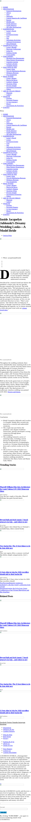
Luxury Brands (11, 47)
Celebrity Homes (12, 82)
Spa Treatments (11, 74)
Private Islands (11, 85)
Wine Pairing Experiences (15, 60)
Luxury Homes (11, 78)
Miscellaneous (11, 43)
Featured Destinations (13, 11)
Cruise (8, 33)
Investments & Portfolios (15, 105)
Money (8, 104)
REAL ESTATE (8, 76)
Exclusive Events (12, 34)
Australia (9, 16)
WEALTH (6, 96)
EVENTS (6, 107)
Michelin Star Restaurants (15, 58)
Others (8, 89)
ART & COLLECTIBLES (11, 91)
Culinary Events (11, 64)
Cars (7, 36)
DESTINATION (8, 9)
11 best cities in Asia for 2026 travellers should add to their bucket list (14, 573)
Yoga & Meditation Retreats (16, 71)
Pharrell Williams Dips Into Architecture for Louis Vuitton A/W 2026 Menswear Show (15, 489)
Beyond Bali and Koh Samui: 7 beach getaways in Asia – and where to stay (14, 521)
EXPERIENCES (8, 29)
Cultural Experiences (13, 42)
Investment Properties (13, 87)
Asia (7, 14)
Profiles (9, 98)
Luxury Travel (11, 31)
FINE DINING (8, 56)
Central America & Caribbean (16, 18)
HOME (5, 7)
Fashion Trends (11, 53)
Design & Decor (11, 80)
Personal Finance (12, 100)
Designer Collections (13, 49)
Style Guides (10, 54)
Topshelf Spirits (11, 65)
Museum (9, 93)
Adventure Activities (13, 40)
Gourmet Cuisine (12, 62)
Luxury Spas (10, 69)
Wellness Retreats (12, 73)
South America (11, 25)
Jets (7, 38)
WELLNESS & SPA (10, 67)
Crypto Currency (12, 102)
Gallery (9, 94)
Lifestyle (9, 51)
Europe (8, 20)
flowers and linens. (14, 392)
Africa (8, 12)
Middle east (10, 22)
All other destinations (13, 27)
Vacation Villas (11, 84)
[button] (15, 111)
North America (11, 23)
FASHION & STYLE (10, 45)
